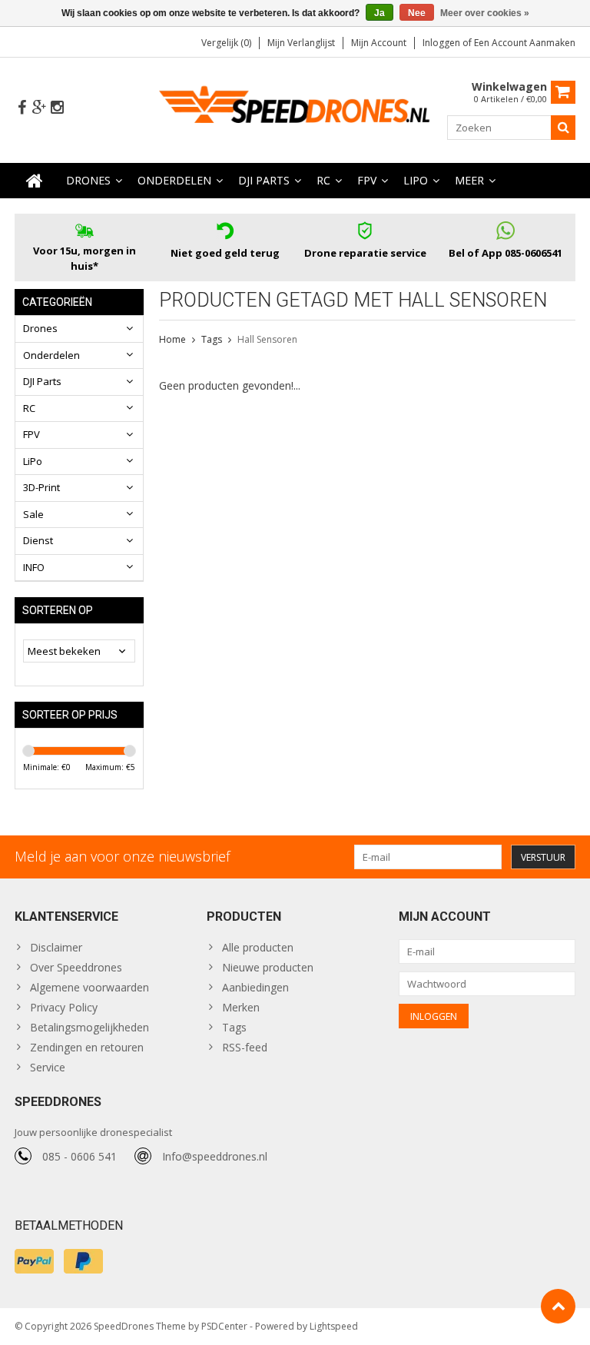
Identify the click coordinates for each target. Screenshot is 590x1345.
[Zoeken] (563, 127)
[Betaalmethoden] (34, 1261)
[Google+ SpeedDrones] (39, 108)
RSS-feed (244, 1047)
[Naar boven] (558, 1306)
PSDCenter (224, 1326)
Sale (33, 514)
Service (47, 1067)
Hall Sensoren (267, 339)
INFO (34, 567)
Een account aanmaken (524, 42)
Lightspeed (334, 1326)
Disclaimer (56, 947)
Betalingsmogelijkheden (89, 1027)
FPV (366, 180)
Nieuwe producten (267, 967)
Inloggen (442, 42)
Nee (417, 13)
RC (323, 180)
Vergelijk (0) (226, 42)
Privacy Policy (64, 1007)
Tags (211, 339)
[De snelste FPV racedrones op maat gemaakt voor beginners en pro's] (295, 108)
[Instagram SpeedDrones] (57, 108)
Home (172, 339)
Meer (469, 180)
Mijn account (378, 42)
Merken (241, 1007)
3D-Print (41, 487)
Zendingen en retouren (87, 1047)
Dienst (38, 540)
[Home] (35, 181)
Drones (88, 180)
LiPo (415, 180)
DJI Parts (264, 180)
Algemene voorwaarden (89, 987)
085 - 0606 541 (79, 1156)
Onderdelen (174, 180)
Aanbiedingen (255, 987)
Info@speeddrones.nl (214, 1156)
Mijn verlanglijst (301, 42)
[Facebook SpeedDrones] (21, 108)
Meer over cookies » (484, 13)
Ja (379, 13)
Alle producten (257, 947)
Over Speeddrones (76, 967)
